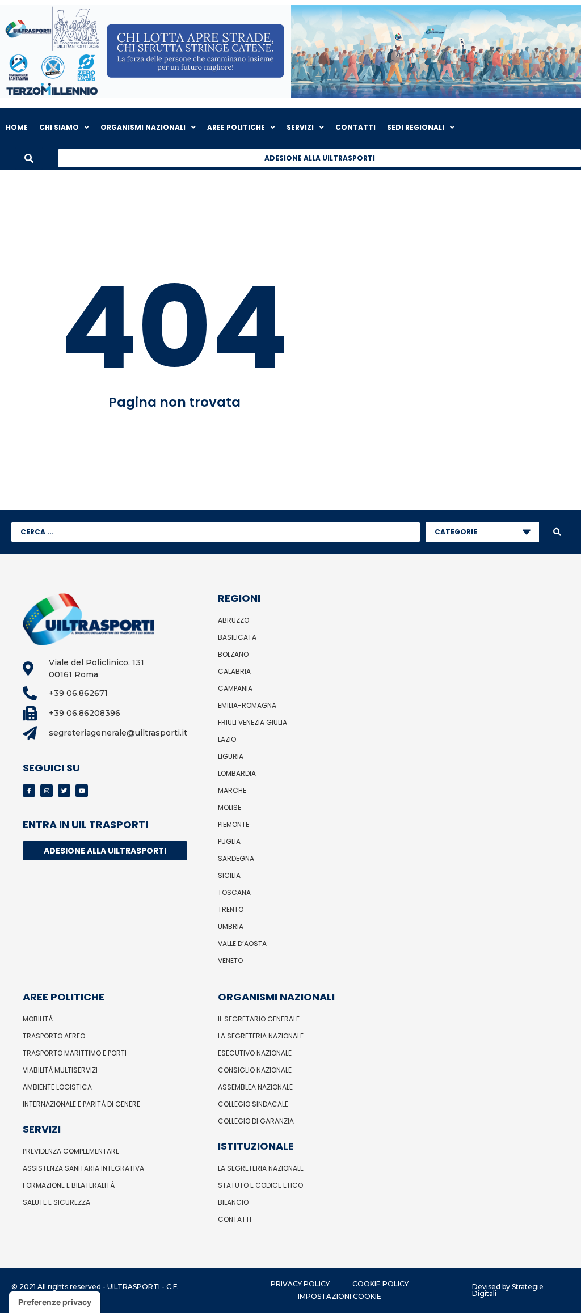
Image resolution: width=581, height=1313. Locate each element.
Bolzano (233, 654)
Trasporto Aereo (54, 1036)
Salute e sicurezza (56, 1202)
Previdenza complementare (71, 1151)
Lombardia (237, 773)
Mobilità (38, 1019)
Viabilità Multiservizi (60, 1070)
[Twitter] (64, 790)
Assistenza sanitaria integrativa (83, 1168)
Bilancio (233, 1202)
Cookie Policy (380, 1284)
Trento (230, 909)
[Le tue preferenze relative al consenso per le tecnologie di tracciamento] (54, 1302)
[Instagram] (46, 790)
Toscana (234, 892)
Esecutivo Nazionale (255, 1053)
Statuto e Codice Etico (260, 1185)
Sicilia (229, 875)
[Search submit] (557, 532)
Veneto (230, 960)
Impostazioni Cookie (339, 1296)
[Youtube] (81, 790)
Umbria (230, 926)
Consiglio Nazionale (255, 1070)
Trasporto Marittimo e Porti (75, 1053)
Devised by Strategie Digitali (508, 1290)
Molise (229, 807)
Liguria (230, 756)
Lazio (227, 739)
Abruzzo (233, 620)
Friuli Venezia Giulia (252, 722)
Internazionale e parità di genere (81, 1104)
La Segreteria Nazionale (261, 1036)
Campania (235, 688)
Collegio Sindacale (253, 1104)
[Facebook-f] (29, 790)
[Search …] (29, 158)
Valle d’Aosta (242, 943)
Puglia (229, 841)
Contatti (234, 1219)
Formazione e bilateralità (69, 1185)
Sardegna (236, 858)
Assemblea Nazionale (255, 1087)
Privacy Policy (300, 1284)
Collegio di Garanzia (256, 1121)
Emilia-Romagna (247, 705)
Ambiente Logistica (57, 1087)
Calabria (234, 671)
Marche (232, 790)
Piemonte (233, 824)
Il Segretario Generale (259, 1019)
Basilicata (237, 637)
